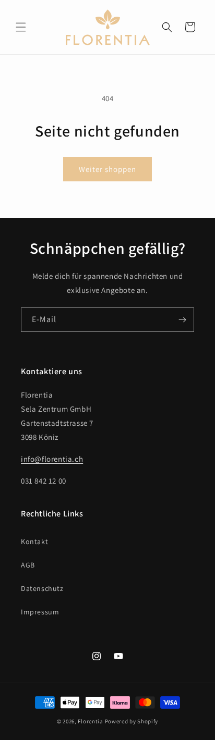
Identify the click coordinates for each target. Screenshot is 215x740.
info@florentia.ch (52, 459)
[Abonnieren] (182, 319)
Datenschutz (42, 588)
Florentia (90, 721)
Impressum (40, 611)
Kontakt (34, 541)
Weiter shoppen (107, 169)
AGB (28, 565)
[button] (20, 27)
